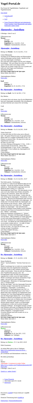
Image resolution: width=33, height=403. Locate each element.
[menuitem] (5, 19)
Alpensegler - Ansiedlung (12, 29)
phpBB (10, 393)
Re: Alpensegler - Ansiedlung (11, 90)
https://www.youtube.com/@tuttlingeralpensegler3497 (16, 365)
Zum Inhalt (4, 13)
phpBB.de (21, 397)
